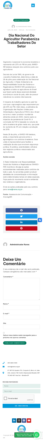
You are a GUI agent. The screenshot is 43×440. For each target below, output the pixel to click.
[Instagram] (19, 420)
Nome (6, 304)
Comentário (8, 277)
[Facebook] (24, 420)
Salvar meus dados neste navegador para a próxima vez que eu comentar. (19, 336)
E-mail (6, 314)
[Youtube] (29, 420)
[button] (33, 5)
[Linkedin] (14, 420)
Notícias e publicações (21, 20)
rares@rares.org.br (15, 189)
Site (4, 323)
